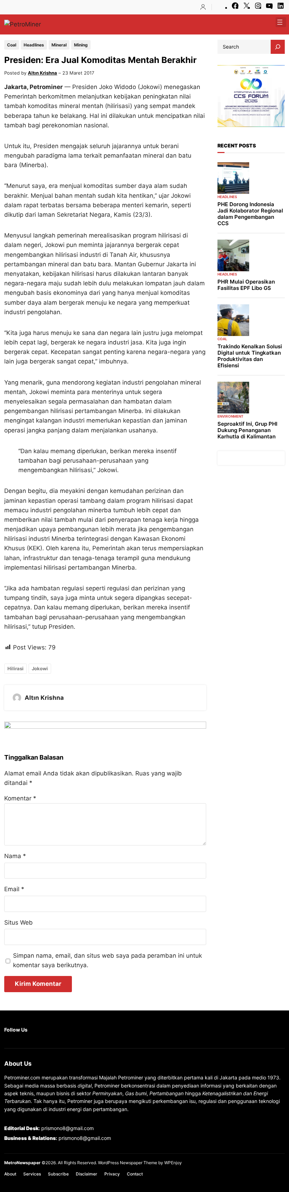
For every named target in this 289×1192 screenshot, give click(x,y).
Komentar (20, 798)
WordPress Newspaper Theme (127, 1162)
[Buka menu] (280, 22)
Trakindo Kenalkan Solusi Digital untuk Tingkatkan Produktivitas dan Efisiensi (249, 356)
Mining (81, 44)
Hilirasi (15, 668)
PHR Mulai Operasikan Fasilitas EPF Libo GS (246, 285)
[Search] (278, 47)
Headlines (34, 44)
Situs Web (18, 922)
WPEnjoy (173, 1162)
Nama (15, 856)
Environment (230, 416)
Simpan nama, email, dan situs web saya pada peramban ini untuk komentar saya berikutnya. (107, 960)
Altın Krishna (42, 73)
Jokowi (40, 668)
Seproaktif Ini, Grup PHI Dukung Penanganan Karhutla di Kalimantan (247, 430)
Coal (11, 44)
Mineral (59, 44)
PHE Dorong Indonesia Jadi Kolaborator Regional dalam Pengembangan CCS (250, 214)
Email (14, 889)
